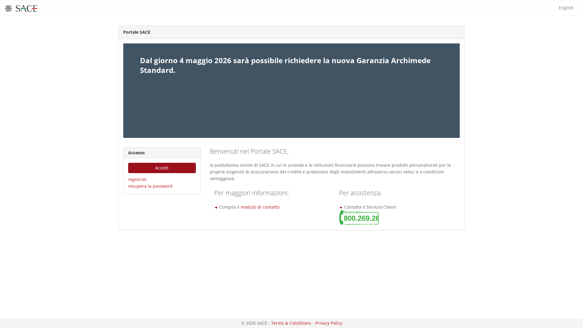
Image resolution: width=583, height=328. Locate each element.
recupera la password (150, 186)
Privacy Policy (328, 323)
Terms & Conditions (291, 323)
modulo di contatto (260, 207)
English (566, 8)
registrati (137, 179)
